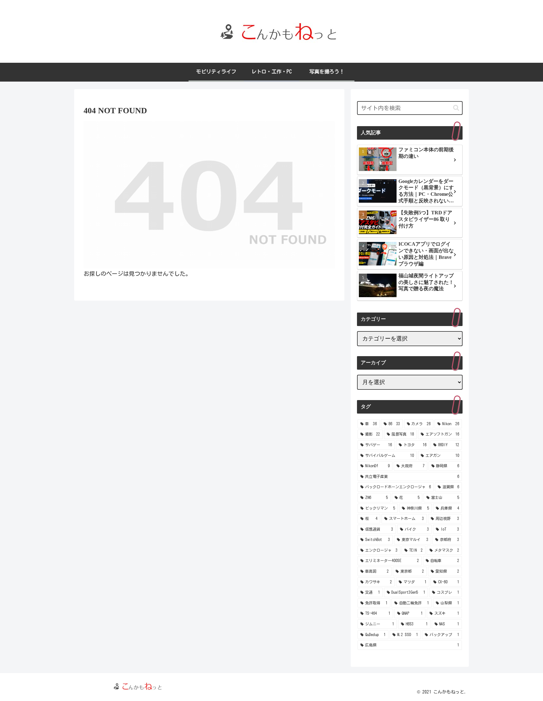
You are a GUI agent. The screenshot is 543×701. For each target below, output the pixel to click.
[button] (456, 107)
